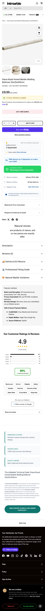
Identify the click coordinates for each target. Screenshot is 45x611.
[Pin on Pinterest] (17, 219)
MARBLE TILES (20, 15)
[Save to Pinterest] (39, 28)
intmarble (5, 86)
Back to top (22, 523)
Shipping (27, 384)
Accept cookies (28, 606)
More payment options (22, 135)
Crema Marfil (23, 392)
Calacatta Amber (32, 388)
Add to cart (30, 123)
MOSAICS (33, 15)
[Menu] (3, 3)
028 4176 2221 (33, 187)
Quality (36, 384)
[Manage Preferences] (40, 606)
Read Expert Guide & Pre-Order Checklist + (22, 509)
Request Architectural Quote (15, 213)
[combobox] (22, 8)
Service (18, 384)
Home (3, 21)
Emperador (34, 392)
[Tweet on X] (8, 219)
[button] (41, 3)
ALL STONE (8, 15)
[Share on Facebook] (13, 219)
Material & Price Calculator (14, 205)
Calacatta (20, 388)
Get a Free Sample (22, 112)
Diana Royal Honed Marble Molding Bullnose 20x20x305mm (22, 21)
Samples (10, 388)
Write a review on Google (22, 404)
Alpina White (11, 392)
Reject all (11, 606)
